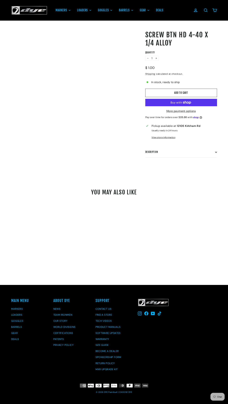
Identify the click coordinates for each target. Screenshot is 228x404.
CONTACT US (104, 309)
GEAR (143, 10)
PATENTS (58, 339)
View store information (163, 137)
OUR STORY (60, 321)
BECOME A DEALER (107, 351)
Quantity (150, 52)
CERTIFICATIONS (63, 333)
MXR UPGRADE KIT (107, 369)
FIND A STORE (104, 315)
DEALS (159, 10)
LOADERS (83, 10)
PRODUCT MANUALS (108, 327)
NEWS (57, 309)
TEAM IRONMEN (62, 315)
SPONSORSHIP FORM (108, 357)
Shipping (150, 73)
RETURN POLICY (105, 363)
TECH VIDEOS (104, 321)
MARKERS (62, 10)
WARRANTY (102, 339)
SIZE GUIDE (102, 345)
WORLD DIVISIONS (64, 327)
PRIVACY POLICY (63, 345)
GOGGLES (104, 10)
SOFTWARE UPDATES (108, 333)
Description (151, 151)
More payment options (181, 111)
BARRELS (124, 10)
